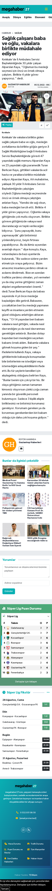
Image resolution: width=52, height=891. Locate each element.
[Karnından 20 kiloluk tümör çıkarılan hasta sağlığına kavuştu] (38, 472)
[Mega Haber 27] (16, 9)
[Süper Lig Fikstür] (48, 692)
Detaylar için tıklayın (26, 681)
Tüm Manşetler (38, 849)
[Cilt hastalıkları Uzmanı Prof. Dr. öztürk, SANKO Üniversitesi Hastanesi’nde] (38, 499)
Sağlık (18, 33)
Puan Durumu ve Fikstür (13, 851)
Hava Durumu (14, 844)
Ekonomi (40, 17)
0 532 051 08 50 (28, 812)
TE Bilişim (33, 875)
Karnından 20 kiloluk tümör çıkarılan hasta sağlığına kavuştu (38, 482)
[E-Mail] (21, 448)
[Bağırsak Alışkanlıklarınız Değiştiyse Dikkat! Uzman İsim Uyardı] (13, 529)
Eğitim (27, 17)
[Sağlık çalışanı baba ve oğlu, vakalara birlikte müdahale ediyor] (26, 106)
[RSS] (28, 830)
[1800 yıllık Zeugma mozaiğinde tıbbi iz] (38, 529)
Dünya (17, 17)
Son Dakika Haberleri (11, 860)
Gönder (8, 591)
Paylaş (9, 125)
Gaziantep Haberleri (30, 442)
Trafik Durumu (37, 844)
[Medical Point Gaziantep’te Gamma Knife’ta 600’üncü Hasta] (13, 472)
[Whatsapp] (23, 830)
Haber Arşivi (36, 858)
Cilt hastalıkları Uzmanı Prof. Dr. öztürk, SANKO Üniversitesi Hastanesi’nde (35, 513)
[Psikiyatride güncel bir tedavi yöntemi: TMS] (13, 499)
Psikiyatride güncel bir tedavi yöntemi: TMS (12, 510)
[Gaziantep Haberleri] (9, 444)
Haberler (6, 33)
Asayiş (6, 17)
